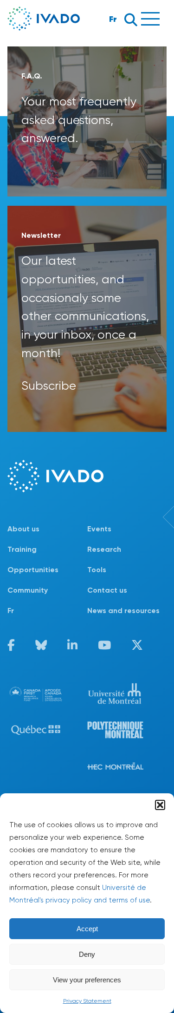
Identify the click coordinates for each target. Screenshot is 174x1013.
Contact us (107, 590)
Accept (87, 929)
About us (23, 528)
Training (22, 549)
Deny (87, 954)
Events (99, 528)
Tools (96, 569)
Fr (113, 18)
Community (27, 590)
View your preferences (87, 980)
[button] (160, 805)
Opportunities (32, 569)
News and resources (123, 610)
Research (104, 549)
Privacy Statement (87, 1001)
